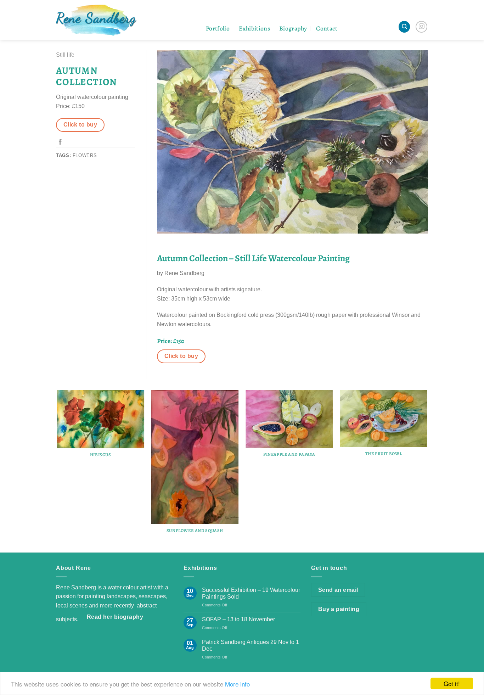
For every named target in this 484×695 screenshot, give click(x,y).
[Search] (404, 27)
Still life (65, 55)
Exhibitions (254, 28)
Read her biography (115, 617)
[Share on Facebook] (60, 142)
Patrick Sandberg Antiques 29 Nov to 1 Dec (250, 645)
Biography (293, 28)
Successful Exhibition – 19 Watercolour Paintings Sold (251, 593)
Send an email (338, 590)
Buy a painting (339, 609)
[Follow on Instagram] (421, 27)
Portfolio (218, 28)
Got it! (452, 683)
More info (237, 683)
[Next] (427, 470)
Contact (326, 28)
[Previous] (57, 470)
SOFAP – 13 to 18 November (238, 619)
